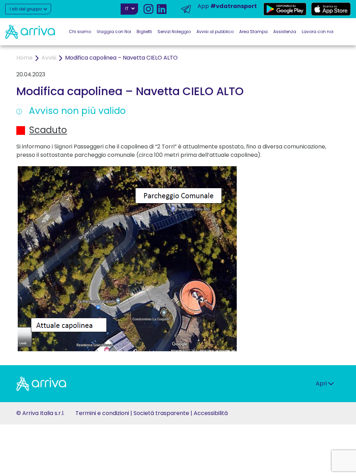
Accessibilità (211, 413)
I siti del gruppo (26, 9)
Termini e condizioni (102, 413)
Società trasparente (161, 413)
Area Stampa (253, 31)
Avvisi (48, 58)
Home (24, 58)
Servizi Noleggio (174, 31)
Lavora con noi (317, 31)
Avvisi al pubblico (215, 31)
